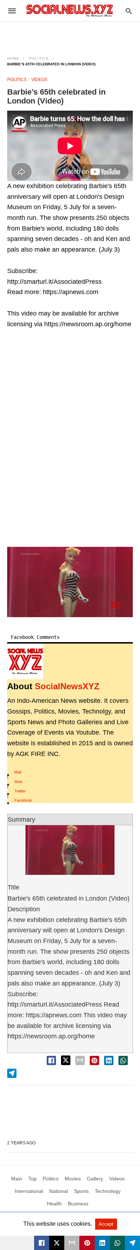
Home (13, 58)
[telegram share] (12, 1073)
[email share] (80, 1060)
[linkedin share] (108, 1060)
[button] (70, 582)
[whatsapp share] (123, 1060)
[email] (71, 1243)
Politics (39, 58)
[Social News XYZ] (69, 10)
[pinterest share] (94, 1060)
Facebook (23, 800)
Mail (17, 772)
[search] (129, 11)
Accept (106, 1224)
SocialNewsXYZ (67, 686)
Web (18, 782)
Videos (39, 79)
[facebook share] (51, 1060)
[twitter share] (65, 1060)
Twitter (20, 791)
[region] (70, 34)
